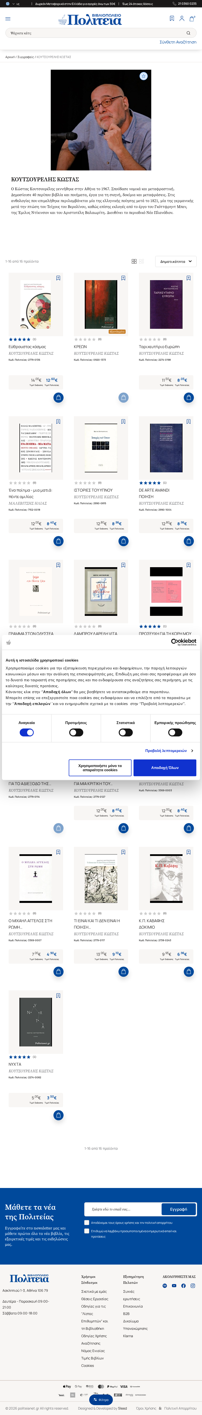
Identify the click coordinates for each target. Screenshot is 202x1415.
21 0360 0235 (187, 4)
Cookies (87, 1365)
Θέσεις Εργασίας (94, 1298)
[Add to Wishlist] (58, 278)
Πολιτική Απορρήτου (180, 1408)
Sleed (122, 1408)
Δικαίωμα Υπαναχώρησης (135, 1325)
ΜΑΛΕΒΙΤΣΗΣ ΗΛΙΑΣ (28, 503)
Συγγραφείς (25, 57)
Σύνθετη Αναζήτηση (178, 42)
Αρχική (10, 57)
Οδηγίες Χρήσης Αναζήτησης (94, 1339)
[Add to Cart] (58, 398)
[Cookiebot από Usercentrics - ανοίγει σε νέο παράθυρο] (174, 642)
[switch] (76, 732)
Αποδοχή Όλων (165, 768)
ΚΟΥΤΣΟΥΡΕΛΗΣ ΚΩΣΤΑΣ (31, 353)
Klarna (128, 1335)
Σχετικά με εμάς (94, 1291)
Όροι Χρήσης (146, 1408)
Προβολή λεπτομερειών (166, 751)
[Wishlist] (172, 19)
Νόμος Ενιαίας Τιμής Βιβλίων (93, 1354)
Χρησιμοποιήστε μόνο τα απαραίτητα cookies (100, 768)
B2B (126, 1313)
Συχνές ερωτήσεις (131, 1295)
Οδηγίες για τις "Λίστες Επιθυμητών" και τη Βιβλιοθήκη (94, 1317)
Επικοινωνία (133, 1306)
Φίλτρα (103, 1400)
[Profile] (182, 19)
